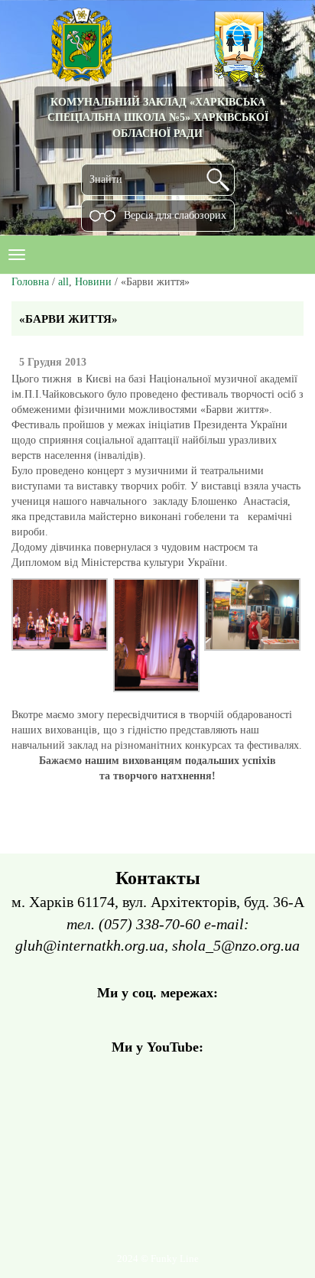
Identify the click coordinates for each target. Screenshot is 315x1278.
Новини (93, 282)
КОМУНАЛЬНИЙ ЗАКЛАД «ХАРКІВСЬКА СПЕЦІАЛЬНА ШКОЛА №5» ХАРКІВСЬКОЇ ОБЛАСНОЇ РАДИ (157, 117)
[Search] (218, 180)
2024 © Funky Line (158, 1259)
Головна (30, 282)
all (63, 282)
